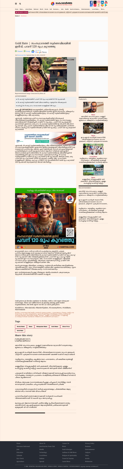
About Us (42, 443)
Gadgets (87, 452)
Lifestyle (19, 455)
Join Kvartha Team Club (47, 446)
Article (87, 458)
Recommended (84, 188)
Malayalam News (41, 327)
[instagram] (99, 2)
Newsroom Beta (21, 55)
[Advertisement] (61, 28)
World (41, 9)
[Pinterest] (95, 5)
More (102, 9)
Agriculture (20, 461)
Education (20, 452)
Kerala (46, 9)
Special (41, 461)
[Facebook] (91, 2)
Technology (43, 452)
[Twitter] (95, 2)
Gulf (51, 9)
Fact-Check (20, 458)
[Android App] (106, 5)
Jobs (62, 9)
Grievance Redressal (23, 446)
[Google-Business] (91, 5)
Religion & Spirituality (69, 455)
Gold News (54, 327)
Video (87, 455)
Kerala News (21, 327)
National (36, 9)
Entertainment (85, 9)
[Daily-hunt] (99, 5)
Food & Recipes (67, 449)
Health (67, 9)
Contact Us (65, 443)
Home (16, 9)
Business (55, 9)
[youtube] (106, 2)
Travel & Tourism (68, 458)
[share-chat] (102, 5)
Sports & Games (74, 9)
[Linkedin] (102, 2)
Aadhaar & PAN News (69, 452)
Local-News (95, 9)
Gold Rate (20, 331)
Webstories (88, 461)
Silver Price (66, 327)
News (21, 9)
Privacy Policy (89, 443)
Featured (82, 99)
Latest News (28, 9)
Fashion (41, 458)
